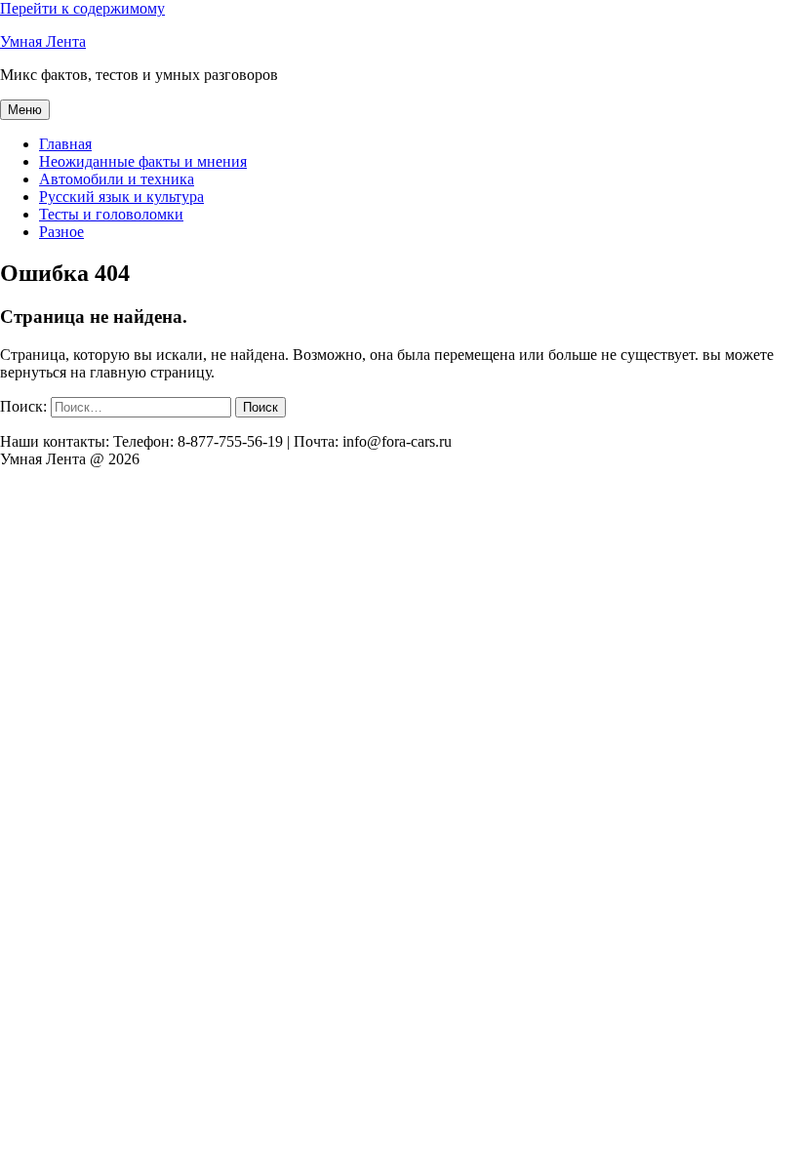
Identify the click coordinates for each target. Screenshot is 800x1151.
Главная (65, 144)
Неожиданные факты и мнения (143, 161)
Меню (25, 109)
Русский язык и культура (121, 196)
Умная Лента (43, 41)
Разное (61, 231)
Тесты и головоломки (111, 214)
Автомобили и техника (116, 179)
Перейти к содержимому (82, 8)
